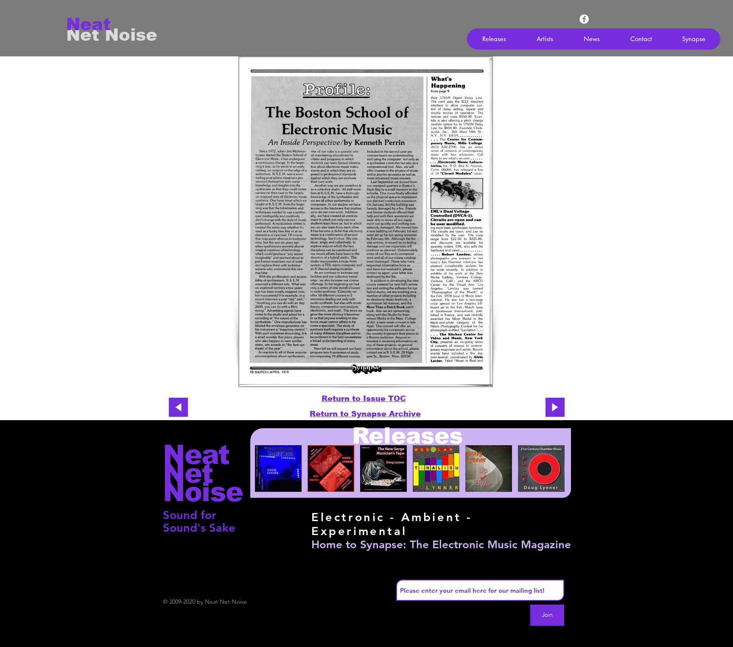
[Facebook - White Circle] (584, 19)
